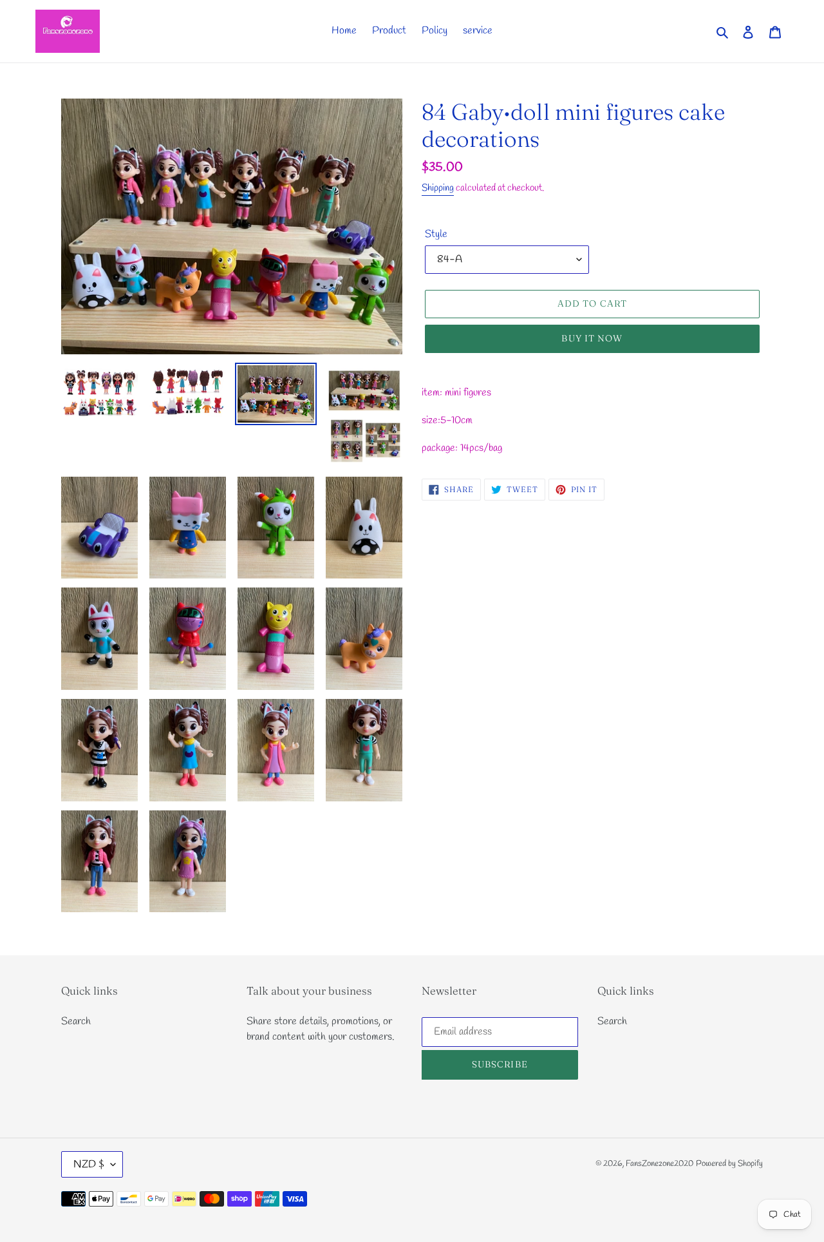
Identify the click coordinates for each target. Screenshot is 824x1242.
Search (76, 1021)
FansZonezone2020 (659, 1163)
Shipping (438, 188)
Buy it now (592, 338)
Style (436, 234)
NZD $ (88, 1164)
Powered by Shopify (729, 1163)
